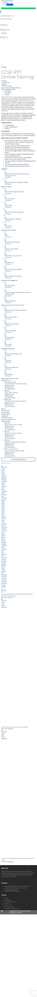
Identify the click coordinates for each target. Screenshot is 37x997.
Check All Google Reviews (18, 459)
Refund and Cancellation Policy (12, 908)
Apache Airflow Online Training (13, 424)
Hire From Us (8, 905)
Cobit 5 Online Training (11, 392)
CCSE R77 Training (6, 86)
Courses (2, 19)
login (7, 378)
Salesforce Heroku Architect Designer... (15, 442)
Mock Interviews (25, 166)
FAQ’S (6, 898)
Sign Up (9, 974)
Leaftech (19, 912)
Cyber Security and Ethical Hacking (10, 88)
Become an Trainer (9, 906)
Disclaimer (7, 903)
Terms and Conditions (10, 901)
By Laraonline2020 (10, 389)
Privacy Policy (8, 900)
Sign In (14, 974)
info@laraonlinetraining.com (12, 891)
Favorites (8, 19)
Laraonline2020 (5, 82)
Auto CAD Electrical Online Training (14, 451)
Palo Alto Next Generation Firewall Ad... (16, 401)
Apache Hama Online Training (13, 433)
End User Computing (7, 597)
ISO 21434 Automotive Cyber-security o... (16, 383)
